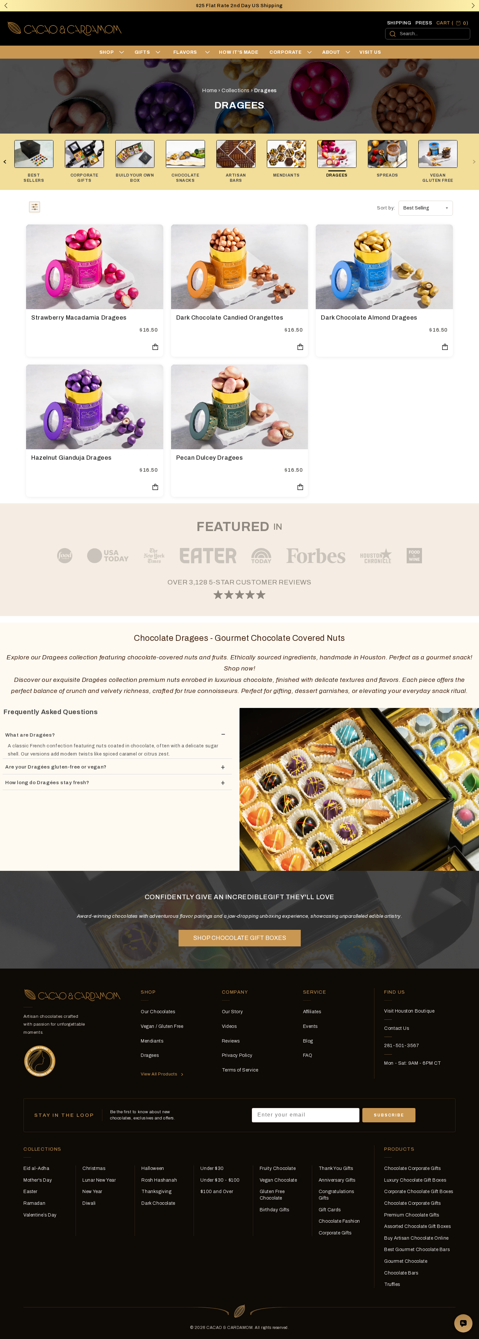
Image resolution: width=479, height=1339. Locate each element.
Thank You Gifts (336, 1168)
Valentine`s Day (40, 1215)
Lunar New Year (99, 1180)
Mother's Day (37, 1180)
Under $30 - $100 (220, 1180)
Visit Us (370, 52)
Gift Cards (330, 1209)
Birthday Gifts (274, 1209)
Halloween (152, 1168)
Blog (308, 1041)
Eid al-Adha (36, 1168)
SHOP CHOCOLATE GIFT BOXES (239, 938)
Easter (30, 1191)
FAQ (307, 1055)
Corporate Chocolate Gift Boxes (418, 1191)
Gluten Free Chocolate (272, 1195)
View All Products (159, 1074)
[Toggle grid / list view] (34, 208)
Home (209, 90)
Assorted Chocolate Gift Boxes (417, 1226)
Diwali (89, 1203)
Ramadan (34, 1203)
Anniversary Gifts (337, 1180)
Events (310, 1026)
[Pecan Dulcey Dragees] (239, 407)
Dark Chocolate (158, 1203)
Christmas (93, 1168)
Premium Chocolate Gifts (411, 1215)
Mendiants (152, 1041)
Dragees (150, 1055)
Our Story (232, 1011)
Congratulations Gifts (336, 1195)
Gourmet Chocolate (405, 1261)
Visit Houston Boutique (409, 1011)
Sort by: (386, 208)
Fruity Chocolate (278, 1168)
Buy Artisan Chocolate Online (416, 1238)
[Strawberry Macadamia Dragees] (94, 266)
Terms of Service (240, 1070)
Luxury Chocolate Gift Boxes (415, 1180)
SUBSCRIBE (389, 1115)
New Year (92, 1191)
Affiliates (312, 1011)
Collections (236, 90)
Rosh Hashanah (159, 1180)
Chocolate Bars (401, 1273)
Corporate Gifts (335, 1233)
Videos (229, 1026)
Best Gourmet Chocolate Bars (417, 1249)
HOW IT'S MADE (238, 52)
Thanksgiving (156, 1191)
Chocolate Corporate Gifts (412, 1168)
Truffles (392, 1284)
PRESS (423, 23)
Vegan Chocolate (278, 1180)
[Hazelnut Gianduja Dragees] (94, 407)
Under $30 (212, 1168)
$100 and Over (216, 1191)
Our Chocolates (158, 1011)
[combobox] (427, 33)
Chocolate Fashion (339, 1221)
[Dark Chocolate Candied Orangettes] (239, 266)
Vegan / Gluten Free (162, 1026)
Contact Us (396, 1028)
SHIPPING (399, 23)
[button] (473, 5)
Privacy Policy (237, 1055)
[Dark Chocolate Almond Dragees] (384, 266)
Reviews (231, 1041)
